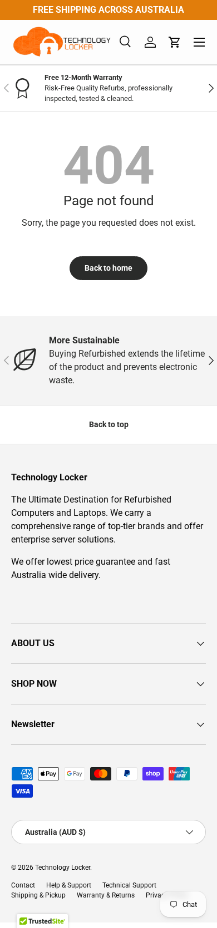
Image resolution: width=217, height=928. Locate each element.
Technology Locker (62, 867)
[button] (174, 42)
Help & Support (68, 885)
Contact (23, 885)
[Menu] (199, 42)
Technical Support (129, 885)
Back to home (108, 267)
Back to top (109, 424)
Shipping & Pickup (38, 895)
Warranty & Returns (106, 895)
